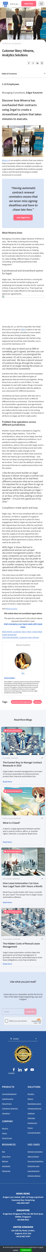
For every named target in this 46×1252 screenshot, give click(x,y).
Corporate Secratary (34, 1133)
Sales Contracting (33, 1156)
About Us (5, 1128)
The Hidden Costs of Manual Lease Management (21, 945)
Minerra (5, 160)
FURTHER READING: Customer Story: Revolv (20, 637)
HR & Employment (33, 1166)
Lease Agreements (33, 1171)
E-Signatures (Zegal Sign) (10, 1108)
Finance (30, 1128)
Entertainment (32, 1123)
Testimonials (6, 1171)
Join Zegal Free (23, 217)
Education (31, 1094)
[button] (23, 1038)
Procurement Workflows (35, 1161)
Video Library (6, 1156)
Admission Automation (35, 1152)
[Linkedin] (23, 673)
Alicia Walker (9, 678)
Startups (30, 1099)
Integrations (6, 1113)
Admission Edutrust (34, 1176)
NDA (23, 329)
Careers (4, 1133)
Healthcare (31, 1113)
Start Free (28, 3)
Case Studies (6, 1166)
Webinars (5, 1161)
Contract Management (9, 1094)
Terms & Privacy (7, 1138)
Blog (3, 1152)
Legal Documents (7, 1099)
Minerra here (11, 608)
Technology (31, 1118)
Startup (37, 702)
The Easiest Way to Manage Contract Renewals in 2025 (22, 764)
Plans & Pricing (7, 1104)
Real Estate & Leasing (34, 1104)
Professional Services (34, 1108)
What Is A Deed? (11, 822)
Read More (7, 781)
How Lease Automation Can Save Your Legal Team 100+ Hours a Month (22, 884)
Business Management (21, 702)
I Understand (25, 1250)
